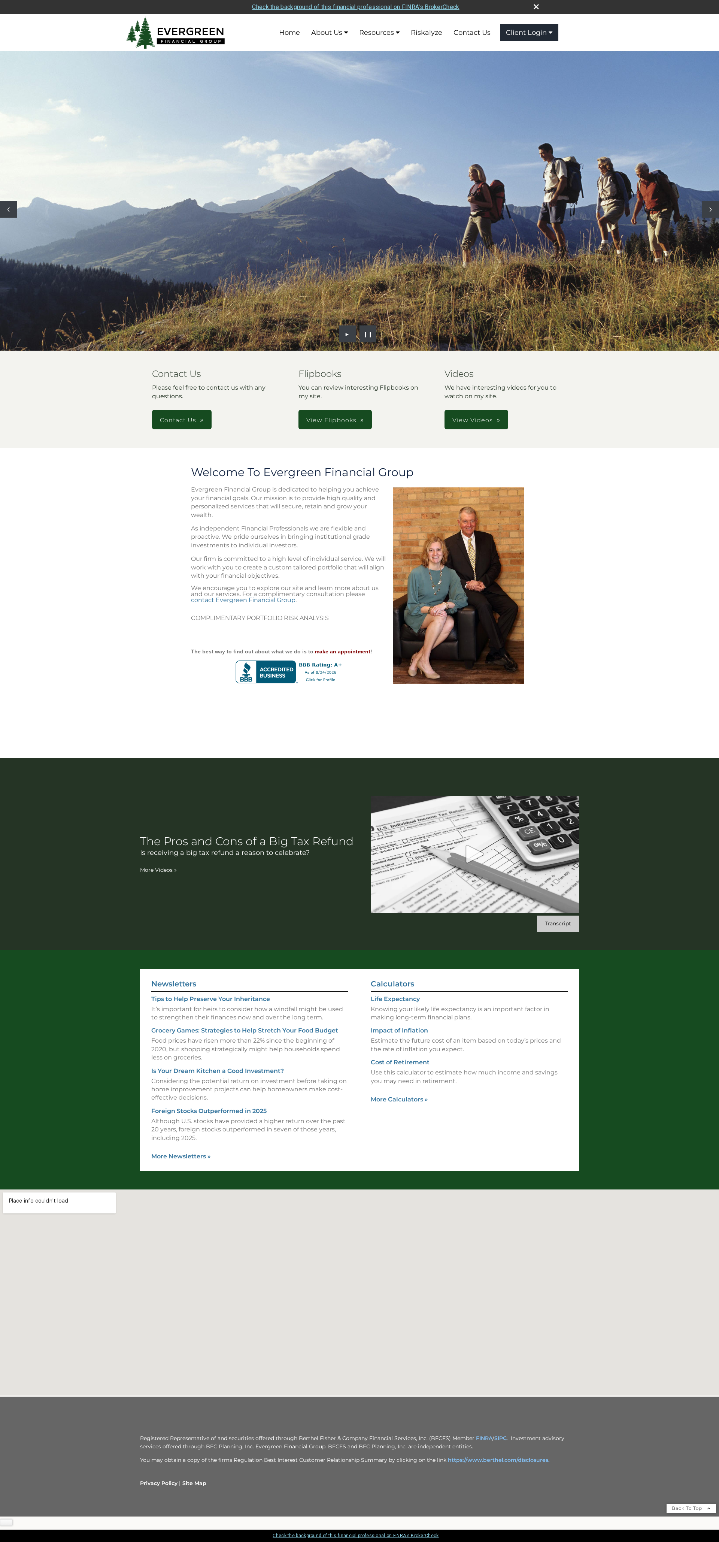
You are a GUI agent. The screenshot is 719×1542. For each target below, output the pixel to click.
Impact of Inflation (399, 1030)
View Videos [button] (472, 420)
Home (289, 32)
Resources (376, 32)
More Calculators (399, 1099)
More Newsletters (181, 1156)
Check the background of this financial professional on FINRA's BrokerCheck (355, 6)
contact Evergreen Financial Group (243, 600)
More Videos (158, 870)
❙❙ (368, 333)
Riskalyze (426, 32)
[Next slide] (710, 209)
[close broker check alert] (536, 7)
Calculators (392, 983)
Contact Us (472, 32)
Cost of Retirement (400, 1062)
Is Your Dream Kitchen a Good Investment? (217, 1070)
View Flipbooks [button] (331, 420)
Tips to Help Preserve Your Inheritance (210, 999)
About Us (326, 32)
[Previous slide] (8, 209)
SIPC (500, 1438)
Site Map (194, 1483)
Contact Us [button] (178, 420)
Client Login (526, 32)
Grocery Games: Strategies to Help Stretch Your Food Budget (244, 1030)
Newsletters (173, 983)
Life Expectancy (395, 999)
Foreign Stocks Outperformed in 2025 (209, 1111)
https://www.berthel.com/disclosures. (498, 1460)
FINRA (484, 1438)
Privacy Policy (159, 1483)
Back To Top (688, 1508)
